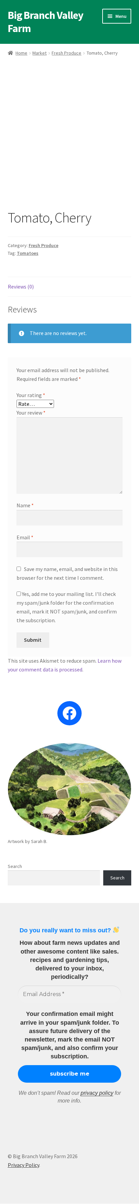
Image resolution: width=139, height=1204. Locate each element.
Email (25, 537)
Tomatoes (27, 253)
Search (15, 866)
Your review (31, 412)
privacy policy (97, 1093)
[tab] (70, 287)
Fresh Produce (66, 53)
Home (21, 53)
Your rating (31, 395)
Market (39, 53)
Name (25, 505)
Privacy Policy (23, 1165)
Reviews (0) (21, 286)
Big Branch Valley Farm (45, 21)
